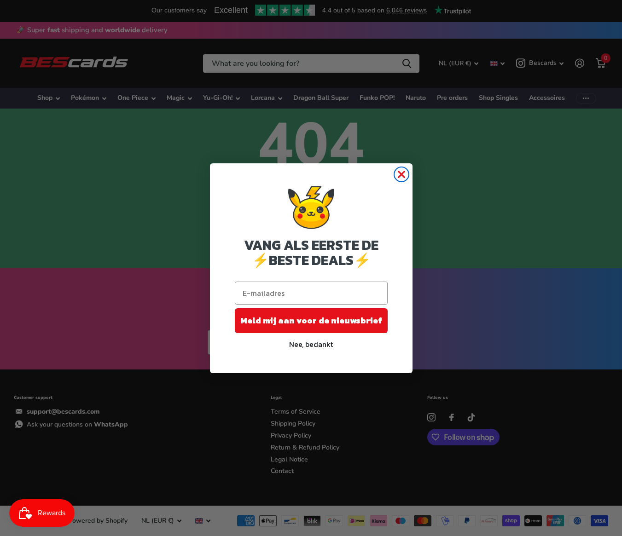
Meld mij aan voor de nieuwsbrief (311, 320)
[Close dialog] (401, 174)
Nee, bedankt (311, 344)
